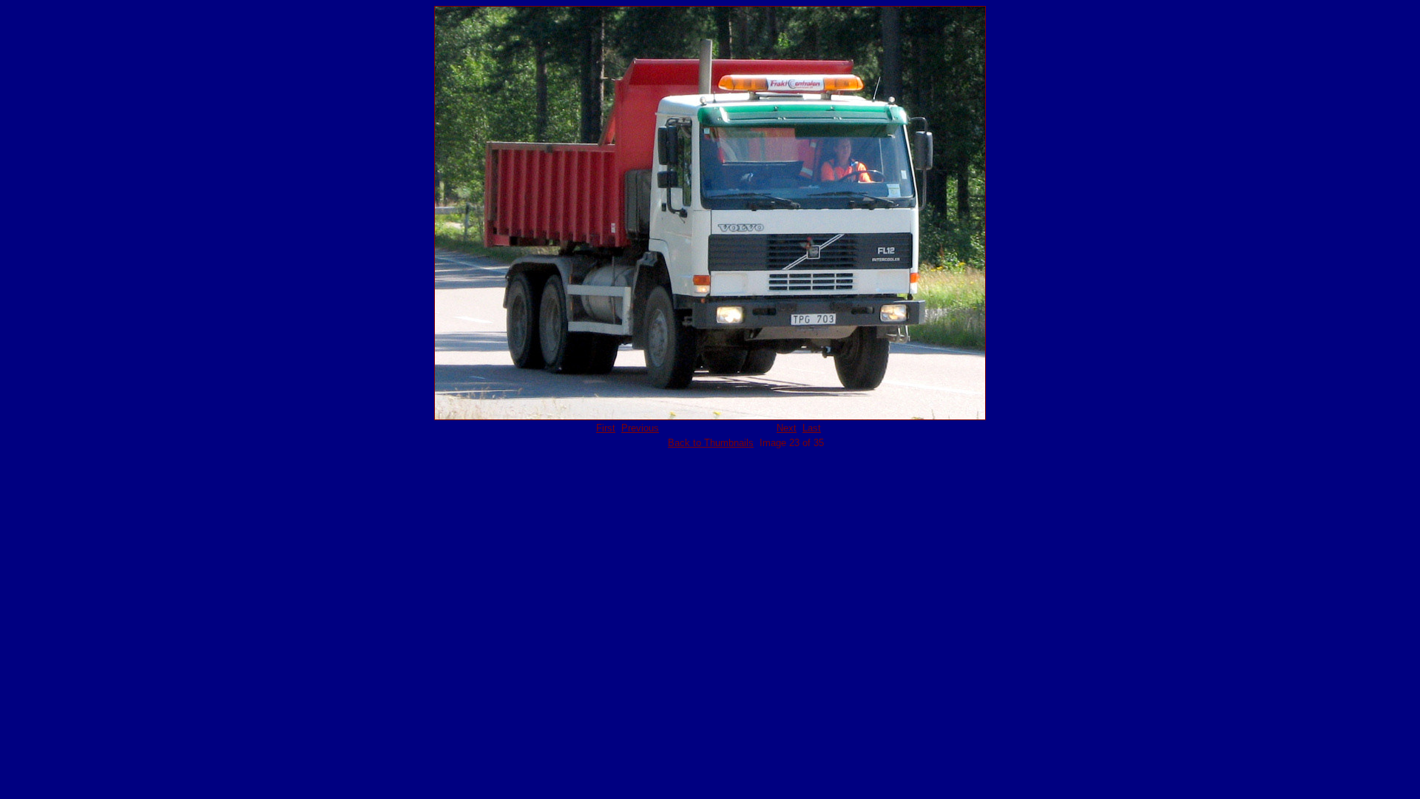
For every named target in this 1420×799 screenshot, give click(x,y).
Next (787, 428)
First (605, 428)
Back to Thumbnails (711, 442)
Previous (640, 428)
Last (811, 428)
